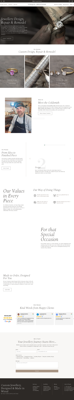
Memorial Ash (66, 4)
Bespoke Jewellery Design (48, 356)
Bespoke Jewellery (58, 4)
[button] (30, 158)
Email (38, 349)
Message (17, 361)
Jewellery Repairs (37, 356)
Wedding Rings (20, 356)
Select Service (19, 355)
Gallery (71, 4)
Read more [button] (58, 323)
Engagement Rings (29, 356)
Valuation (32, 358)
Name (17, 349)
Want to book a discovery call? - (37, 1)
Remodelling (26, 358)
